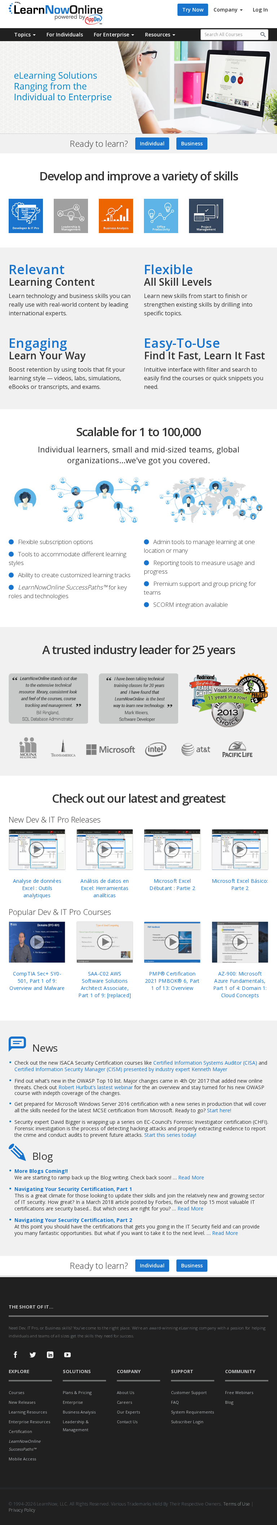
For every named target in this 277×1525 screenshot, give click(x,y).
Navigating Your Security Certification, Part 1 (73, 1189)
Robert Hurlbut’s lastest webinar (96, 1087)
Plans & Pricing (77, 1392)
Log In (260, 9)
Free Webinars (239, 1392)
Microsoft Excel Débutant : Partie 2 (172, 884)
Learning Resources (28, 1412)
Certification (20, 1431)
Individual (152, 143)
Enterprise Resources (29, 1421)
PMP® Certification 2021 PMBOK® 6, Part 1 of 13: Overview (172, 980)
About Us (125, 1392)
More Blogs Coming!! (41, 1170)
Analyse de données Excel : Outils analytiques (37, 888)
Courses (16, 1392)
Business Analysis (79, 1412)
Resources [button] (158, 34)
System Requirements (192, 1412)
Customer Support (189, 1392)
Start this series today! (170, 1134)
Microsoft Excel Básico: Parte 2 (240, 884)
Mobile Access (22, 1459)
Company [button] (226, 9)
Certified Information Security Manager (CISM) (68, 1069)
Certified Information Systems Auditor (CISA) (205, 1062)
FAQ (175, 1402)
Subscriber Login (187, 1421)
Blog (229, 1402)
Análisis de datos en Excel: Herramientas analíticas (104, 888)
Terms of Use (236, 1504)
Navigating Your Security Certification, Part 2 (73, 1220)
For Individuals (65, 34)
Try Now (192, 9)
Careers (124, 1402)
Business (192, 143)
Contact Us (127, 1421)
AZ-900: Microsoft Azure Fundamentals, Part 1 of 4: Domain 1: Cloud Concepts (240, 984)
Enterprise (73, 1402)
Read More (191, 1177)
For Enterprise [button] (112, 34)
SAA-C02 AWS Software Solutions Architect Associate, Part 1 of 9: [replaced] (104, 984)
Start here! (219, 1110)
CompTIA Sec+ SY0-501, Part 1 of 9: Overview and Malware (37, 980)
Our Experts (128, 1412)
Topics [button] (23, 34)
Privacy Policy (22, 1510)
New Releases (22, 1402)
